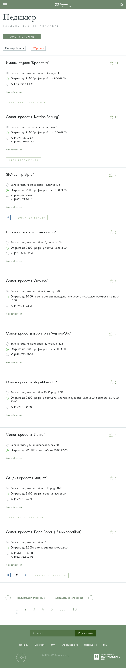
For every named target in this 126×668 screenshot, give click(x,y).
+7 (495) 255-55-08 (22, 553)
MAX (53, 644)
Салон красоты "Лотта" (25, 434)
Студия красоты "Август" (26, 478)
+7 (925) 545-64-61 (22, 84)
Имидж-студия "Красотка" (27, 62)
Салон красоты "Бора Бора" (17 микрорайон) (43, 532)
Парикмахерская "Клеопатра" (31, 232)
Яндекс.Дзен (90, 644)
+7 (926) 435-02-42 (22, 253)
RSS (105, 644)
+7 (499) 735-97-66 (22, 138)
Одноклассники (70, 644)
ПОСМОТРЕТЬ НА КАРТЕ (21, 37)
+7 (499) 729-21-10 (21, 407)
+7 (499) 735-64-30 (22, 141)
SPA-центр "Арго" (20, 174)
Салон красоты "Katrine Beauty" (32, 116)
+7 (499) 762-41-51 (21, 199)
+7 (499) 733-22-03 (22, 354)
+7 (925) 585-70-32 (22, 195)
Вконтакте (40, 644)
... (62, 609)
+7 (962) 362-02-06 (22, 556)
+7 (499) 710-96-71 (21, 499)
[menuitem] (23, 645)
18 (74, 609)
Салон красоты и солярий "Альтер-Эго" (38, 333)
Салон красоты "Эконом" (27, 281)
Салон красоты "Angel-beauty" (31, 382)
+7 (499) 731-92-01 (21, 305)
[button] (14, 48)
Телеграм (23, 644)
